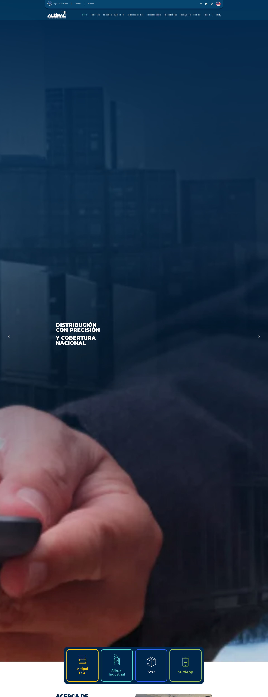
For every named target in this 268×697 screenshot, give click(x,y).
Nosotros (95, 14)
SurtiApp (185, 672)
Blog (218, 14)
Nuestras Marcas (135, 14)
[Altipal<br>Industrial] (116, 659)
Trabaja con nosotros (190, 14)
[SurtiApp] (185, 662)
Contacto (208, 14)
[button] (8, 336)
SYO (151, 672)
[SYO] (151, 662)
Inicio (85, 14)
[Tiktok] (211, 3)
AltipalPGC (82, 671)
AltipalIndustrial (117, 672)
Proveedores (171, 14)
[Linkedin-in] (206, 3)
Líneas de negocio (112, 14)
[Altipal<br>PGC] (82, 660)
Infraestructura (154, 14)
